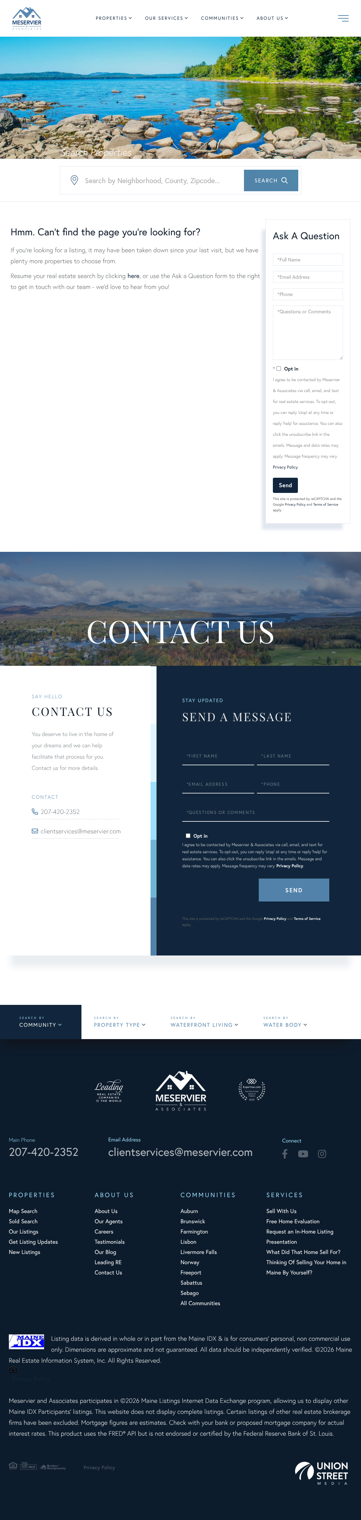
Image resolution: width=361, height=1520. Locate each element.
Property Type (117, 1025)
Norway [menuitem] (189, 1262)
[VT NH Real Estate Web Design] (323, 1473)
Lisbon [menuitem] (188, 1241)
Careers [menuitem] (103, 1231)
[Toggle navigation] (343, 18)
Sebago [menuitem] (189, 1293)
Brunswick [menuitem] (192, 1221)
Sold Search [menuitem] (23, 1221)
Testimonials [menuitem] (109, 1241)
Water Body (282, 1025)
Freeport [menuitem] (190, 1272)
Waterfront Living (202, 1025)
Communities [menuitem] (220, 18)
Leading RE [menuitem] (108, 1262)
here (133, 275)
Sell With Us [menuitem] (281, 1211)
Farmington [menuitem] (194, 1231)
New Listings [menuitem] (24, 1252)
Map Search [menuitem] (23, 1211)
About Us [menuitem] (270, 18)
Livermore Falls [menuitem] (198, 1252)
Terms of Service (325, 504)
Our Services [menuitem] (164, 18)
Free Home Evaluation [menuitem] (292, 1221)
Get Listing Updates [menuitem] (33, 1241)
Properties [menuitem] (112, 18)
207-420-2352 (60, 812)
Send (285, 485)
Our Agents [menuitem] (108, 1221)
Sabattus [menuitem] (191, 1282)
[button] (271, 180)
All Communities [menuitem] (200, 1303)
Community (37, 1025)
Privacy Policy (285, 467)
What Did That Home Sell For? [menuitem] (303, 1252)
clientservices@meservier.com (80, 831)
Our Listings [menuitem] (23, 1231)
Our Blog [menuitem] (105, 1252)
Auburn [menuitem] (189, 1211)
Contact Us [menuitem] (108, 1272)
